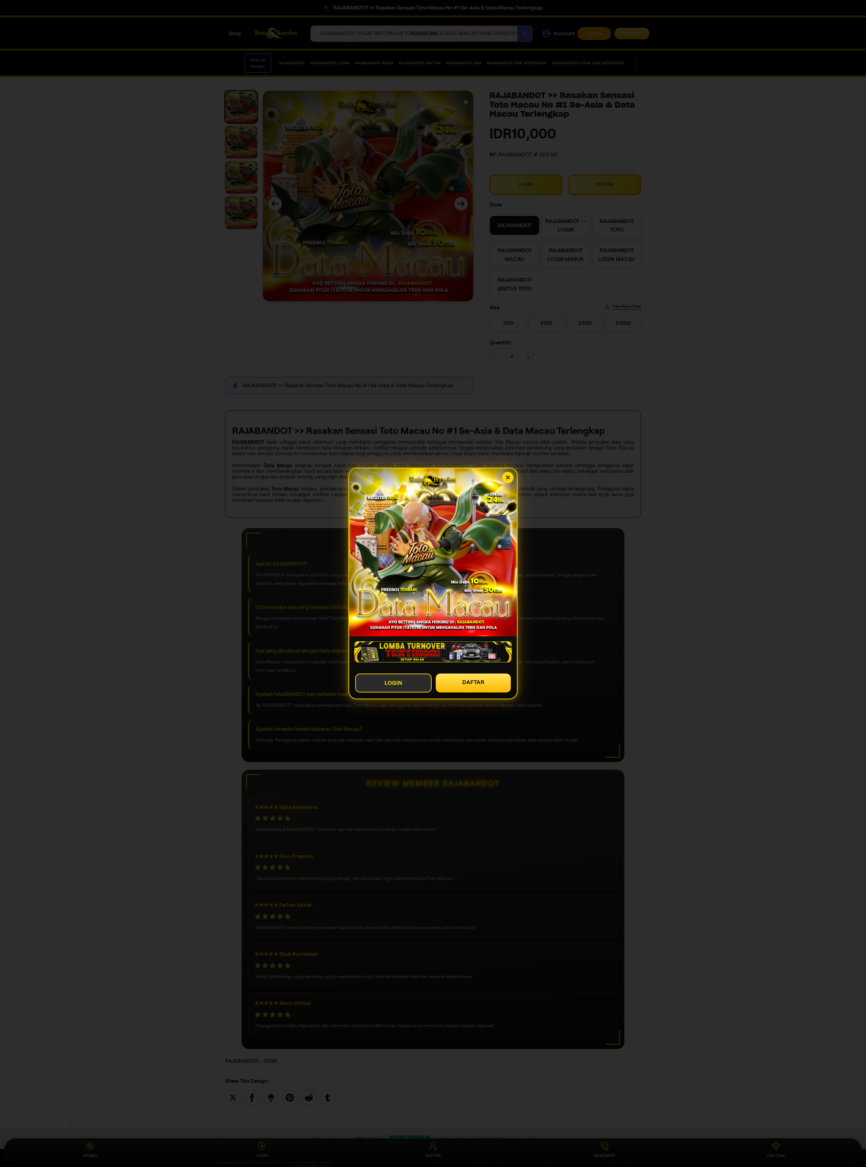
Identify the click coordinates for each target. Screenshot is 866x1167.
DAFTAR (473, 682)
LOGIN (393, 683)
